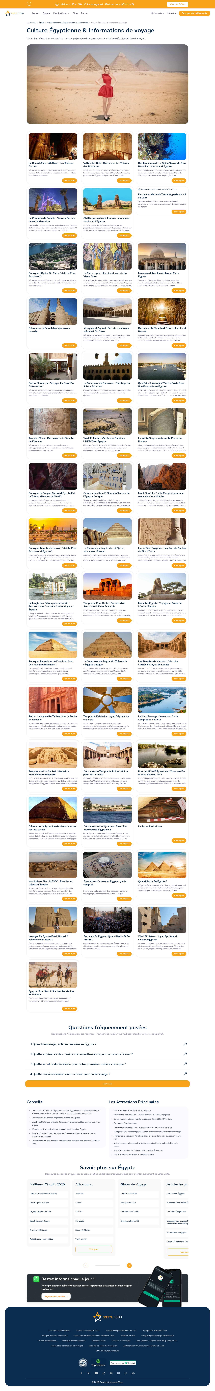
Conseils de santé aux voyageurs (103, 1346)
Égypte (46, 13)
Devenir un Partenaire (121, 1340)
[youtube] (96, 1373)
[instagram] (118, 1373)
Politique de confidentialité (73, 1340)
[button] (157, 13)
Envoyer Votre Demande (194, 13)
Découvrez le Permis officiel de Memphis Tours (93, 1335)
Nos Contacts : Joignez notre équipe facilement (157, 1340)
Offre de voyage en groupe (107, 1351)
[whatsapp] (126, 1373)
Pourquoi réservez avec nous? (54, 1335)
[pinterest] (111, 1373)
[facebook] (81, 1373)
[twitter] (88, 1373)
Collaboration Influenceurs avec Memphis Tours (144, 1346)
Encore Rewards (128, 1335)
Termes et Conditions (47, 1340)
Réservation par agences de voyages (67, 1346)
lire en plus (69, 180)
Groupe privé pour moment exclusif (121, 1330)
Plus (83, 13)
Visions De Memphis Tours (88, 1330)
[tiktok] (104, 1373)
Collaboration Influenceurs (59, 1330)
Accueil (35, 13)
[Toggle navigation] (27, 13)
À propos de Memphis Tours (154, 1330)
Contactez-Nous (99, 1340)
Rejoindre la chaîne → (56, 1296)
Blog (75, 13)
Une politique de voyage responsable (157, 1335)
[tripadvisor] (133, 1373)
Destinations (60, 13)
